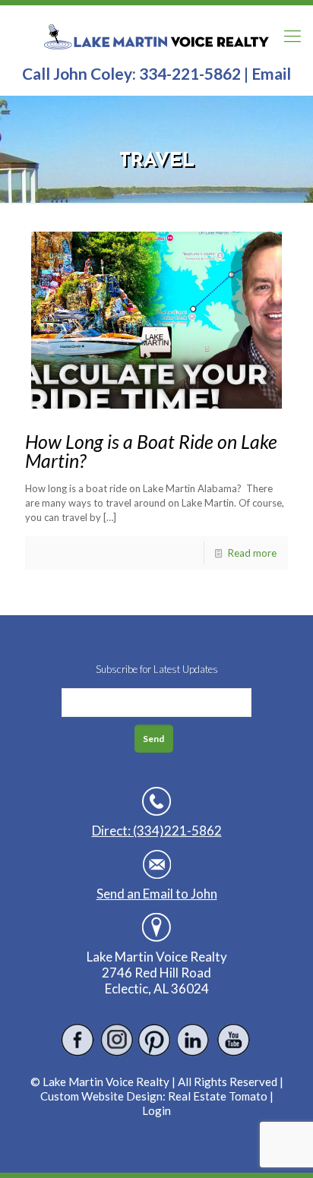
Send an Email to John (156, 894)
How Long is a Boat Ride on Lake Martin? (151, 451)
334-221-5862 (190, 73)
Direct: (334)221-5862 (157, 830)
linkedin (194, 1040)
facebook (78, 1040)
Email (271, 73)
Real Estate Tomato (217, 1096)
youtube (233, 1040)
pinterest (155, 1040)
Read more (252, 553)
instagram (117, 1040)
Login (156, 1110)
